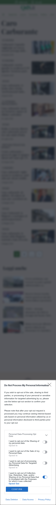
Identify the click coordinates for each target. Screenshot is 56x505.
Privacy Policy (44, 499)
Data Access (28, 499)
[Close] (50, 385)
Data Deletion (12, 499)
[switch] (45, 442)
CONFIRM (17, 489)
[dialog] (28, 442)
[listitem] (28, 435)
